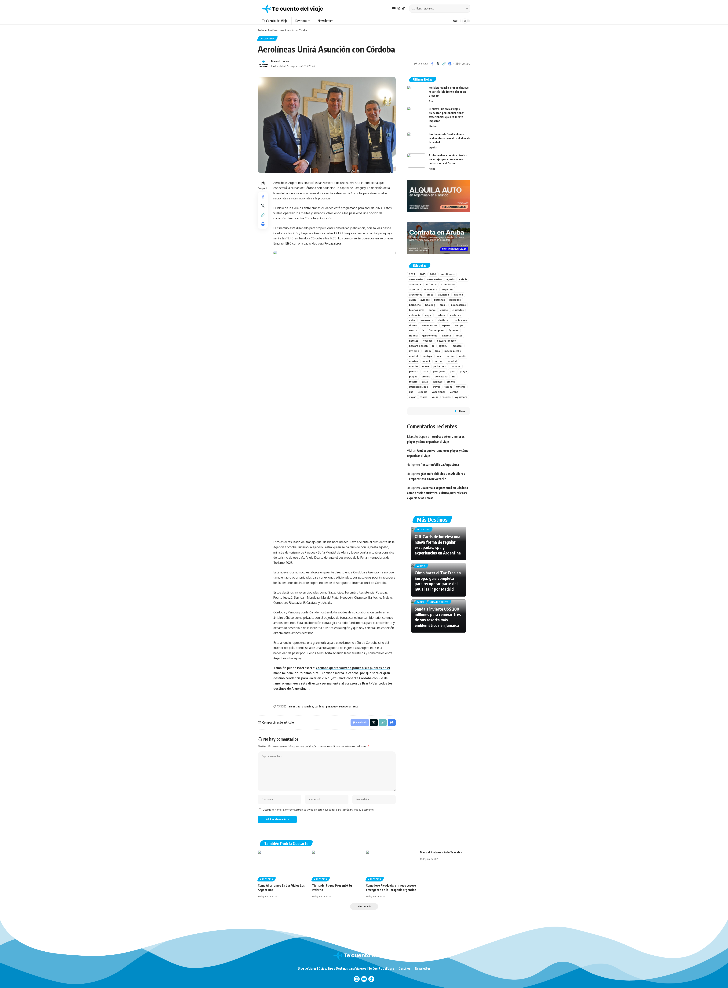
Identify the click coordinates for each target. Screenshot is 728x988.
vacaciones (438, 391)
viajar (412, 396)
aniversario (430, 289)
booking (430, 304)
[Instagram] (399, 8)
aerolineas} (448, 274)
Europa (421, 566)
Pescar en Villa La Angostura (439, 465)
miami (426, 361)
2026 (433, 274)
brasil (443, 304)
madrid (413, 356)
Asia (431, 101)
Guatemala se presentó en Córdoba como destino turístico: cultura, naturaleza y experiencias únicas (437, 493)
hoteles (413, 340)
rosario (413, 381)
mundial (452, 361)
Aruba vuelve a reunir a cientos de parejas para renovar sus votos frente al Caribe (448, 159)
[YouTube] (394, 8)
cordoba (320, 706)
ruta (355, 706)
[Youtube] (364, 979)
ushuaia (422, 391)
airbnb (463, 279)
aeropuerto (416, 279)
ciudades (458, 309)
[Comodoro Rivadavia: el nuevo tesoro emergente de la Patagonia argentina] (391, 865)
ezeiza (413, 330)
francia (413, 335)
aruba (430, 294)
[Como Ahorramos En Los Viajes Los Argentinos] (283, 865)
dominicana (460, 320)
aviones (425, 299)
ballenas (439, 299)
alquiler (414, 289)
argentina (294, 706)
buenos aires (416, 309)
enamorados (429, 325)
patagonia (439, 371)
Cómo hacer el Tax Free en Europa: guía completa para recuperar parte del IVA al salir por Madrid (438, 581)
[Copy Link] (443, 64)
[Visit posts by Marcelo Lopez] (263, 63)
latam (427, 350)
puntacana (441, 376)
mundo (413, 366)
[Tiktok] (371, 979)
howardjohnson (418, 345)
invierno (414, 350)
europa (459, 325)
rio (453, 376)
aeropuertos (434, 279)
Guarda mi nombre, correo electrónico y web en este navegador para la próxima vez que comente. (318, 809)
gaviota (446, 335)
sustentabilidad (418, 386)
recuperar (345, 706)
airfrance (430, 284)
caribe (444, 309)
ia (433, 345)
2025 (422, 274)
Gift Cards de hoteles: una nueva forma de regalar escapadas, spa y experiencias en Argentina (438, 544)
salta (425, 381)
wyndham (461, 396)
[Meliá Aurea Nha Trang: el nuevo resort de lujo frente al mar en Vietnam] (416, 93)
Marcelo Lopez (280, 61)
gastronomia (429, 335)
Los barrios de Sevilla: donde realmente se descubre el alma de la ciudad (449, 138)
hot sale (427, 340)
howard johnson (446, 340)
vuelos (446, 396)
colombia (414, 315)
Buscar (462, 411)
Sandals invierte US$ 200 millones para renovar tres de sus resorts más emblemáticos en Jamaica (438, 617)
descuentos (426, 320)
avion (412, 299)
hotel (459, 335)
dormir (413, 325)
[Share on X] (438, 64)
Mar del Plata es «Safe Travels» (441, 852)
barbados (455, 299)
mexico (413, 361)
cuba (412, 320)
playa (463, 371)
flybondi (454, 330)
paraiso (413, 371)
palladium (439, 366)
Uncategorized (439, 602)
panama (455, 366)
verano (454, 391)
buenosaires (458, 304)
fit (423, 330)
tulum (448, 386)
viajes (423, 396)
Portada (262, 30)
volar (435, 396)
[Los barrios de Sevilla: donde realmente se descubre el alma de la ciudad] (416, 139)
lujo (437, 350)
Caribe (421, 602)
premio (426, 376)
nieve (425, 366)
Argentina (267, 38)
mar (438, 356)
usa (411, 391)
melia (462, 356)
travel (436, 386)
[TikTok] (403, 8)
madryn (427, 356)
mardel (450, 356)
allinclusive (448, 284)
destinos (443, 320)
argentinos (415, 294)
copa (428, 315)
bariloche (415, 304)
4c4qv (411, 465)
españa (433, 147)
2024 (412, 274)
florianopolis (436, 330)
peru (452, 371)
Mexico (432, 126)
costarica (455, 315)
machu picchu (452, 350)
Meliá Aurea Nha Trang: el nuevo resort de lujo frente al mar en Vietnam (449, 91)
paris (425, 371)
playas (413, 376)
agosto (450, 279)
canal (432, 309)
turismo (460, 386)
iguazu (443, 345)
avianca (458, 294)
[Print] (449, 64)
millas (438, 361)
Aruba (432, 168)
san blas (437, 381)
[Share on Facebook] (432, 64)
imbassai (457, 345)
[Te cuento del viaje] (292, 8)
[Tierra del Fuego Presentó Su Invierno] (337, 865)
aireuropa (415, 284)
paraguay (332, 706)
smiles (451, 381)
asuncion (307, 706)
